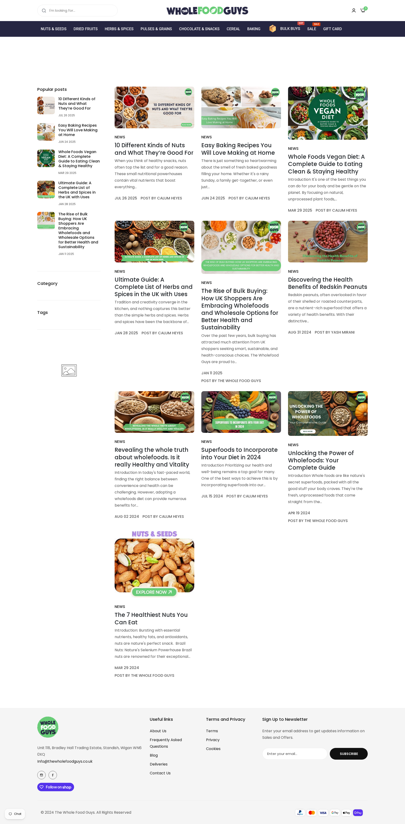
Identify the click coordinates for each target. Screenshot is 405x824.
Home (195, 69)
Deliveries (159, 764)
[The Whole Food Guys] (202, 10)
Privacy (213, 740)
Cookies (213, 748)
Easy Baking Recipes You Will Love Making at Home (78, 130)
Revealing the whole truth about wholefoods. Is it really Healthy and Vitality (152, 457)
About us (158, 731)
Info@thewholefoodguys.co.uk (65, 761)
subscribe (349, 753)
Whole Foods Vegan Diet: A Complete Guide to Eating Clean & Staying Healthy (79, 159)
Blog (154, 755)
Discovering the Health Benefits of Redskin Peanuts (327, 283)
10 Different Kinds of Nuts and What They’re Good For (76, 104)
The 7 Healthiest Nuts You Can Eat (151, 618)
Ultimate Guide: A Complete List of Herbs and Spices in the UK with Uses (77, 190)
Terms (212, 731)
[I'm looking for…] (44, 10)
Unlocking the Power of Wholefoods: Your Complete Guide (321, 460)
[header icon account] (354, 10)
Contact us (160, 773)
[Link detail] (41, 775)
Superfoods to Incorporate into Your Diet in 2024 (239, 453)
